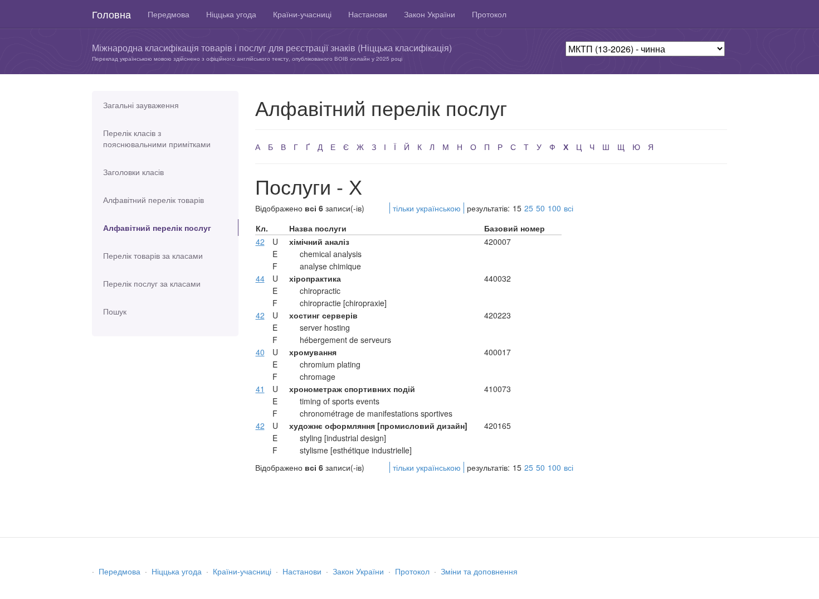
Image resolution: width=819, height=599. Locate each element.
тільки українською (427, 208)
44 (260, 278)
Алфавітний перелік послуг (157, 227)
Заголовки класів (133, 171)
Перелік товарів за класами (153, 255)
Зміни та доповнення (479, 571)
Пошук (114, 311)
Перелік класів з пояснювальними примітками (157, 138)
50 (540, 208)
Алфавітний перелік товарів (153, 199)
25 (528, 208)
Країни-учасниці (302, 14)
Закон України (429, 14)
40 (260, 352)
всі (568, 208)
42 (260, 241)
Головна (111, 14)
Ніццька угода (231, 14)
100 (554, 208)
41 (260, 388)
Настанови (367, 14)
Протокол (489, 14)
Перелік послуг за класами (152, 283)
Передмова (168, 14)
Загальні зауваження (141, 104)
